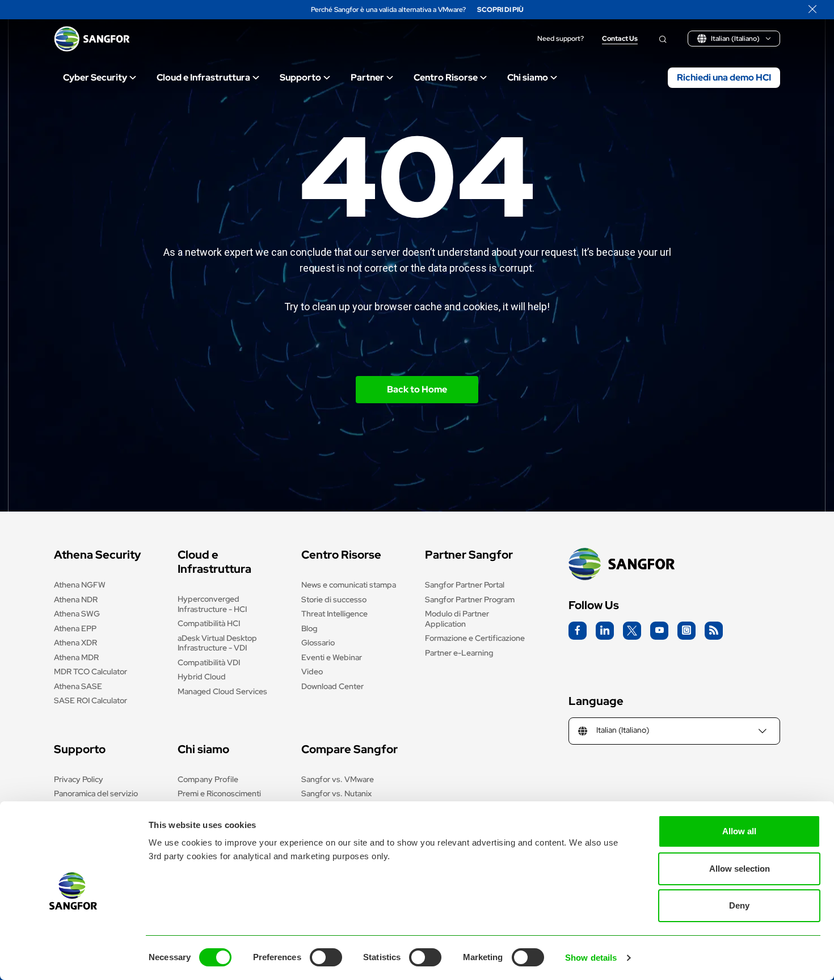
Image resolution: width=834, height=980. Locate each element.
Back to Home (417, 389)
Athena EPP (75, 628)
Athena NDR (76, 599)
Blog (309, 628)
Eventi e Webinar (331, 657)
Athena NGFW (80, 585)
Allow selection (739, 868)
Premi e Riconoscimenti (219, 793)
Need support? (560, 39)
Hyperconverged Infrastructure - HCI (212, 604)
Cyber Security (95, 77)
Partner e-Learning (459, 653)
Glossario (318, 642)
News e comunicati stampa (348, 585)
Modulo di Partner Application (457, 619)
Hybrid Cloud (202, 676)
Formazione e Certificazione (475, 638)
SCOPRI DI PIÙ (500, 10)
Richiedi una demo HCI (724, 77)
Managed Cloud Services (222, 691)
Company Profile (208, 779)
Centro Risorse (446, 77)
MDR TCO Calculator (90, 671)
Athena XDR (75, 642)
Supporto (300, 77)
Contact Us (620, 39)
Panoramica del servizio (96, 793)
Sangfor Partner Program (470, 599)
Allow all (739, 831)
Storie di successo (334, 599)
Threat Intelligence (334, 614)
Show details (591, 957)
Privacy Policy (78, 779)
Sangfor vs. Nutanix (336, 793)
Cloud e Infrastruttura (203, 77)
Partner (367, 77)
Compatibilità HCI (209, 623)
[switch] (326, 957)
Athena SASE (78, 686)
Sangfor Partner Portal (464, 585)
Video (312, 671)
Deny (739, 905)
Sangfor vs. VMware (337, 779)
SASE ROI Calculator (90, 700)
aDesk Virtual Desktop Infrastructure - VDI (217, 643)
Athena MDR (76, 657)
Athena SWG (77, 614)
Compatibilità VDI (209, 662)
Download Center (332, 686)
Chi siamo (527, 77)
